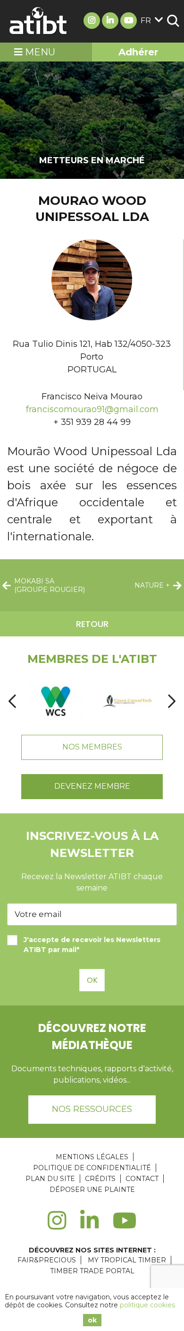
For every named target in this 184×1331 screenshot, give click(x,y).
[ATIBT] (38, 21)
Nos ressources (92, 1109)
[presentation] (12, 701)
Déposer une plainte (92, 1189)
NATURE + (152, 585)
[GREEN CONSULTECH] (127, 701)
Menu (39, 52)
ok (92, 1320)
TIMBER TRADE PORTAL (92, 1271)
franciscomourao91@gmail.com (92, 409)
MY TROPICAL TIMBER (127, 1260)
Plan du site (50, 1178)
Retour (92, 624)
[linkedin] (89, 1226)
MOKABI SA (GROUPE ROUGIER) (49, 585)
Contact (142, 1178)
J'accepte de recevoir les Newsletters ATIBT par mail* (92, 944)
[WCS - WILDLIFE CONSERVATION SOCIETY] (55, 701)
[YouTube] (125, 1226)
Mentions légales (92, 1157)
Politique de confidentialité (92, 1168)
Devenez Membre (92, 786)
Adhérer (138, 52)
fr (146, 20)
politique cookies (147, 1305)
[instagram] (57, 1226)
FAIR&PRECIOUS (46, 1260)
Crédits (100, 1178)
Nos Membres (92, 746)
